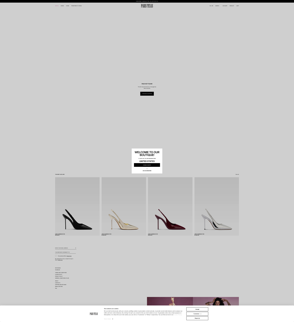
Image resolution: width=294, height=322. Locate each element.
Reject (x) (197, 318)
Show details (107, 319)
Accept (197, 309)
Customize (196, 313)
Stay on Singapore (147, 170)
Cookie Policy (178, 314)
